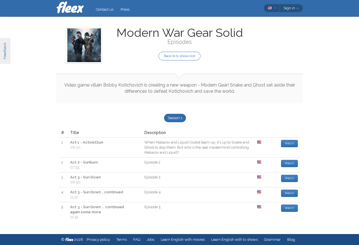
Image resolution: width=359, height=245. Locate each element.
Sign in (290, 8)
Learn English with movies (183, 239)
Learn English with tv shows (234, 239)
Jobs (150, 239)
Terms (121, 239)
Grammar (272, 239)
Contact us (104, 9)
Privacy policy (98, 239)
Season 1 (175, 118)
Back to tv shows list (179, 56)
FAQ (136, 239)
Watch (289, 143)
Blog (291, 239)
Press (125, 9)
